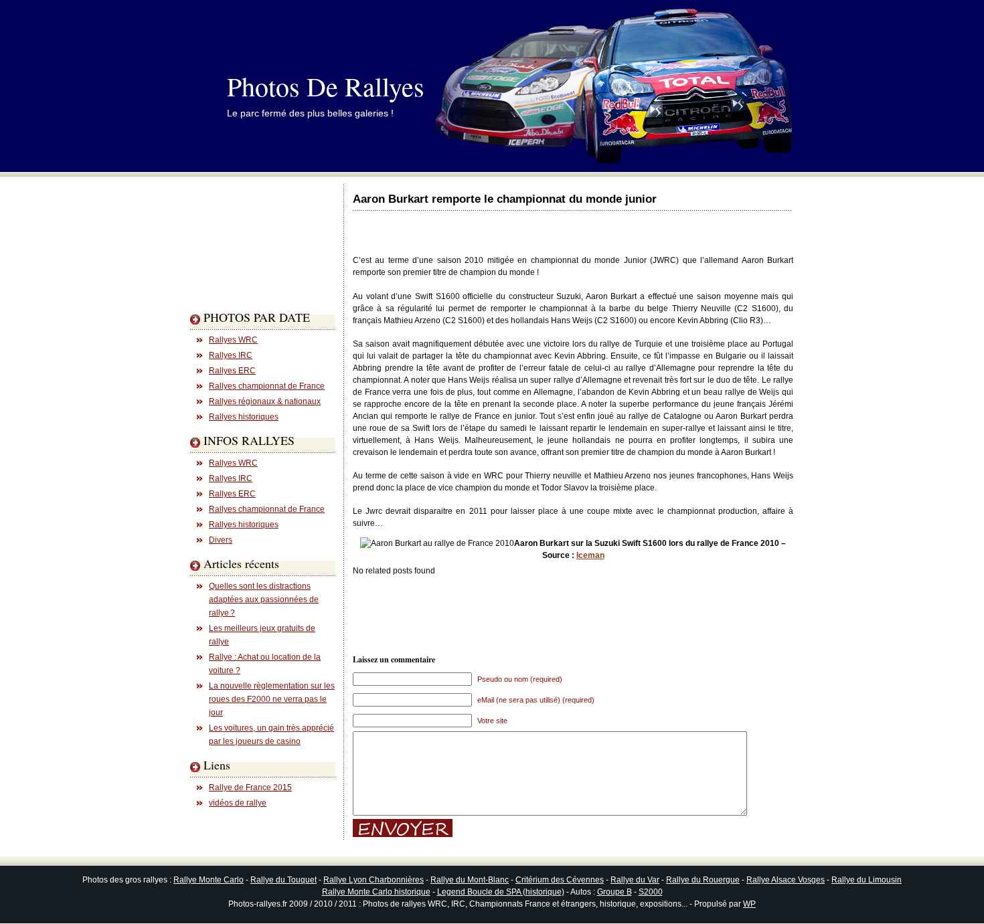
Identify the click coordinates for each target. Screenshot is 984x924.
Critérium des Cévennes (559, 880)
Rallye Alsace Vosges (785, 880)
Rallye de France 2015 (250, 787)
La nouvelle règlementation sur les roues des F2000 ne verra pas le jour (272, 699)
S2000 (651, 892)
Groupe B (614, 892)
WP (749, 904)
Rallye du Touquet (283, 880)
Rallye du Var (634, 880)
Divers (220, 540)
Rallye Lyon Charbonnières (373, 880)
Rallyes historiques (243, 417)
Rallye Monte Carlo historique (376, 892)
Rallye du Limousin (866, 880)
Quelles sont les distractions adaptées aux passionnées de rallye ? (264, 599)
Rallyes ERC (232, 370)
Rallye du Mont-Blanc (469, 880)
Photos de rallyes (325, 86)
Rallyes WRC (233, 340)
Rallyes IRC (230, 355)
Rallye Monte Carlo (208, 880)
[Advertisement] (243, 270)
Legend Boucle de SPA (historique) (500, 892)
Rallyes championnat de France (267, 386)
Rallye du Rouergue (703, 880)
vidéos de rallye (237, 803)
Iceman (590, 555)
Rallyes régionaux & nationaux (265, 401)
